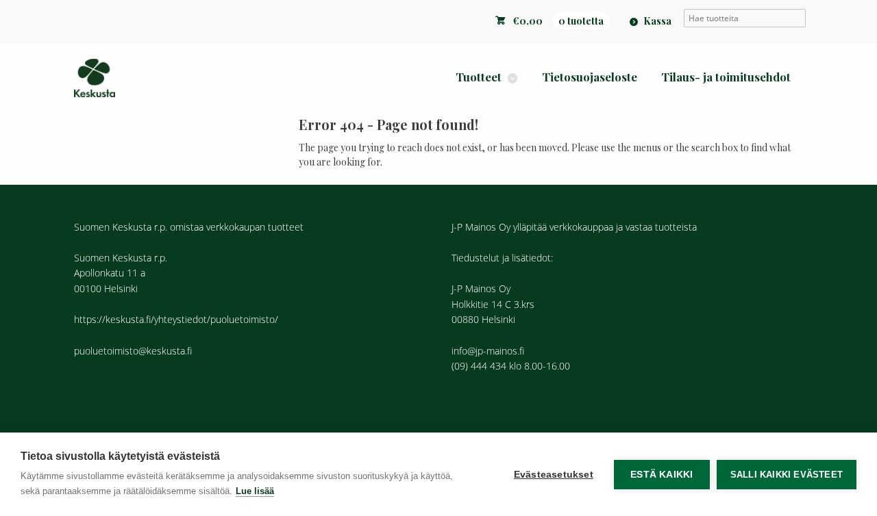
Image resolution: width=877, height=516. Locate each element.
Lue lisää (255, 491)
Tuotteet (479, 76)
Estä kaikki (661, 474)
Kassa (657, 20)
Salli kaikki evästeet (786, 474)
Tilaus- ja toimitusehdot (726, 76)
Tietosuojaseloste (589, 76)
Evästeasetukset (553, 474)
